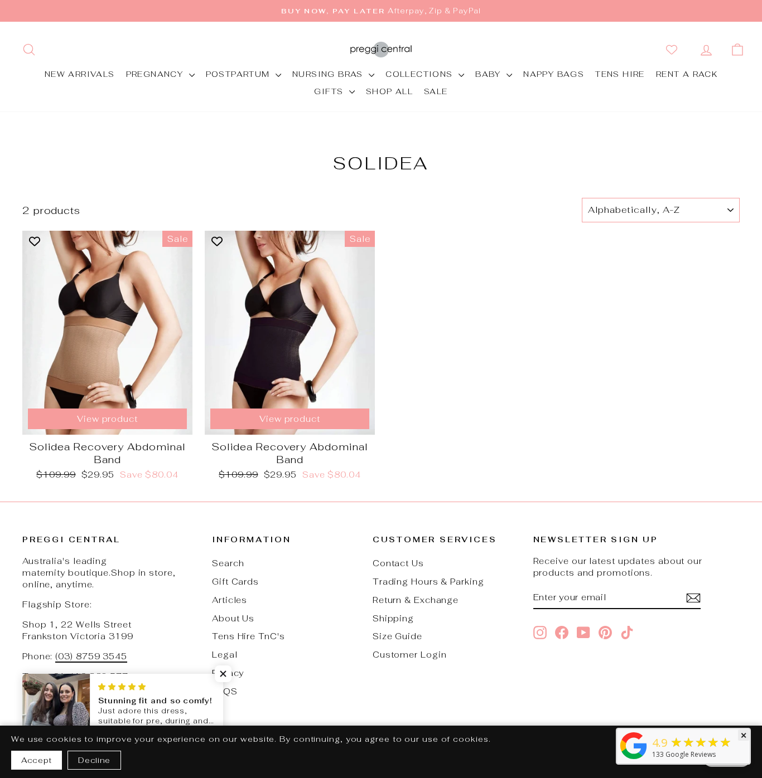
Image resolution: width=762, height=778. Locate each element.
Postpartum (239, 74)
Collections (420, 74)
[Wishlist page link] (674, 49)
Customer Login (410, 654)
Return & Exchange (416, 600)
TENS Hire (620, 74)
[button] (223, 673)
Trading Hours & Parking (428, 581)
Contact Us (398, 563)
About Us (233, 618)
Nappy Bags (553, 74)
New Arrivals (80, 74)
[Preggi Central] (634, 758)
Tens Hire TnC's (248, 636)
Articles (229, 600)
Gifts (330, 91)
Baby (489, 74)
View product (107, 419)
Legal (225, 654)
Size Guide (397, 636)
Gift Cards (235, 581)
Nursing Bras (329, 74)
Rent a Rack (686, 74)
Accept (36, 760)
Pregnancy (156, 74)
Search (228, 563)
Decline (94, 760)
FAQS (225, 691)
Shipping (393, 618)
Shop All (389, 91)
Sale (436, 91)
